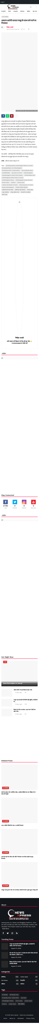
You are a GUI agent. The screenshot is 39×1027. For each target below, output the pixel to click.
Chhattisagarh (28, 172)
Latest (13, 182)
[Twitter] (8, 933)
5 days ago (18, 692)
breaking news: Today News (11, 170)
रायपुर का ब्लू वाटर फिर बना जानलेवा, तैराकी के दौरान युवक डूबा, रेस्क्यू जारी (19, 890)
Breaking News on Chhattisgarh (12, 168)
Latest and (20, 182)
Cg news (23, 997)
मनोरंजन (28, 984)
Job (5, 662)
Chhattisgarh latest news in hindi (12, 177)
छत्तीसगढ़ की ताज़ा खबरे (7, 189)
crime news (28, 977)
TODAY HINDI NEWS (21, 187)
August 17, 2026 (16, 948)
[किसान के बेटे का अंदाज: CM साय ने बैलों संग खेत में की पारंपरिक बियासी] (6, 712)
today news (12, 1004)
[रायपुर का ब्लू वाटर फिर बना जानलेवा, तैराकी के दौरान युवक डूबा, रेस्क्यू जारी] (19, 875)
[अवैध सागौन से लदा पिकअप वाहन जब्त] (6, 693)
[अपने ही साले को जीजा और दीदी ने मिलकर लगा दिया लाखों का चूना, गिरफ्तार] (19, 841)
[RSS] (17, 933)
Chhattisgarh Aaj (30, 175)
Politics (4, 1004)
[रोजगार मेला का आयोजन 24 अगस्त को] (19, 673)
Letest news (28, 1000)
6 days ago (18, 714)
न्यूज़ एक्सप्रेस (5, 192)
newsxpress (29, 1015)
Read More (5, 928)
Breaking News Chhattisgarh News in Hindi (19, 165)
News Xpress (14, 1015)
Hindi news (5, 182)
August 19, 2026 (16, 957)
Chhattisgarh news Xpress (24, 180)
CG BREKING (6, 172)
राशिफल (9, 984)
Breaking (4, 994)
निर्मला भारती (10, 27)
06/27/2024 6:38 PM (13, 29)
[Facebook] (3, 933)
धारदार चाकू (30, 189)
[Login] (36, 6)
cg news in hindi (17, 172)
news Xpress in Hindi (26, 185)
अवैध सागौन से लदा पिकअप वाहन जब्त (23, 690)
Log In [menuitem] (2, 2)
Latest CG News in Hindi (9, 185)
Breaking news (14, 994)
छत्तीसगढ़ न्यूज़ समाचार (20, 189)
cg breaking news (27, 170)
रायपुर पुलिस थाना (15, 192)
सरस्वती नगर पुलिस (25, 192)
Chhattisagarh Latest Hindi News (12, 175)
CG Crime (5, 16)
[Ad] (19, 738)
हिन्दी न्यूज (4, 194)
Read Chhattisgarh (8, 187)
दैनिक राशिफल (21, 1004)
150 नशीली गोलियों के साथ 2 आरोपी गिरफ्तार (12, 825)
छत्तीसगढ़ (9, 977)
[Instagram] (12, 933)
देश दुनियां (28, 980)
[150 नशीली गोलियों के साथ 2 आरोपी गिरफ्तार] (19, 810)
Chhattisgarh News (8, 180)
